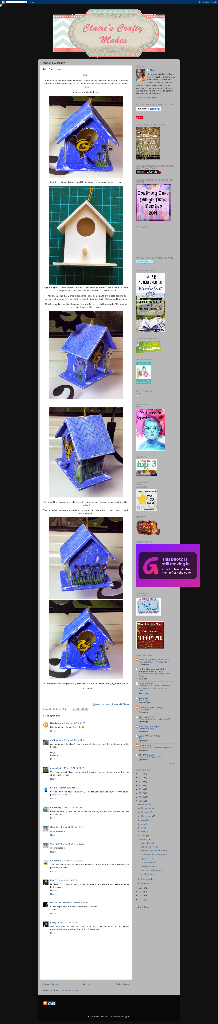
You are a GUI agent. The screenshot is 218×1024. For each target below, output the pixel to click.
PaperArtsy (55, 807)
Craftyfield (55, 861)
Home (87, 984)
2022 (141, 774)
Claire (153, 70)
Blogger (125, 1016)
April (143, 836)
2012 (141, 896)
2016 (141, 797)
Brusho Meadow (148, 862)
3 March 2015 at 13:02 (73, 807)
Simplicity (144, 698)
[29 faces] (150, 450)
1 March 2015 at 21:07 (74, 723)
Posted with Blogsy (120, 704)
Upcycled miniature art (151, 870)
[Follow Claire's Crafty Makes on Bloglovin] (148, 110)
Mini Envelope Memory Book (154, 855)
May (143, 832)
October (145, 812)
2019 (141, 785)
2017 (141, 793)
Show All (172, 763)
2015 (141, 801)
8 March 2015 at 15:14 (67, 880)
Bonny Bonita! (147, 843)
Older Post (122, 984)
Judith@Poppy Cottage (151, 707)
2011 (141, 900)
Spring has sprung (149, 847)
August (144, 820)
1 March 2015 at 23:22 (73, 768)
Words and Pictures (60, 903)
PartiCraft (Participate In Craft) (154, 659)
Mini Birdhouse (148, 874)
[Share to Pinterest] (86, 709)
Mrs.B (53, 880)
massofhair (56, 768)
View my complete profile (147, 97)
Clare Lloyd (56, 827)
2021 (141, 777)
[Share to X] (80, 709)
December (146, 804)
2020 (141, 781)
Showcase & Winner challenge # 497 (154, 719)
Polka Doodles (146, 683)
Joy (140, 738)
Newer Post (50, 984)
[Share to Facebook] (83, 709)
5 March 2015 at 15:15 (73, 827)
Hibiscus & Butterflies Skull (150, 757)
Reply (53, 731)
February (146, 879)
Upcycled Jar (147, 858)
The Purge (143, 700)
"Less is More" (146, 717)
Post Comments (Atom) (67, 990)
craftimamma (56, 740)
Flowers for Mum (149, 866)
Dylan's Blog (145, 745)
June (144, 828)
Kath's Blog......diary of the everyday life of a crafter (152, 670)
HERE (86, 87)
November (146, 808)
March (144, 839)
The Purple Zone (147, 755)
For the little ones (146, 729)
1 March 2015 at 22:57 (74, 740)
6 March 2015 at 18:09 (72, 861)
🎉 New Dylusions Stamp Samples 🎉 (155, 748)
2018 (141, 789)
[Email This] (74, 709)
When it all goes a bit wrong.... (155, 851)
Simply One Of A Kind (149, 736)
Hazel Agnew (56, 723)
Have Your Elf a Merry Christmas (153, 662)
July (143, 824)
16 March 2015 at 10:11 (68, 922)
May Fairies (144, 710)
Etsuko (53, 788)
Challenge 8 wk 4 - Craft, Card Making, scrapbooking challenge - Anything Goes (155, 688)
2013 (141, 892)
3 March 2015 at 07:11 (68, 788)
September (146, 816)
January (145, 883)
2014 (141, 888)
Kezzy (53, 922)
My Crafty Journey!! (149, 726)
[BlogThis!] (77, 709)
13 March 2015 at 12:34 (82, 903)
